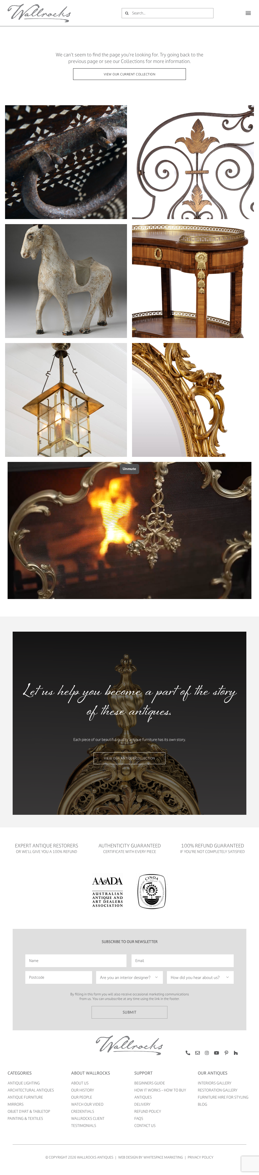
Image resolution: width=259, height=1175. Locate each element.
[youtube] (216, 1053)
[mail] (197, 1053)
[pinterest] (226, 1053)
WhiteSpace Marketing (163, 1157)
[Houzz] (236, 1053)
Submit (130, 1012)
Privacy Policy (200, 1157)
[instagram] (207, 1053)
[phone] (188, 1053)
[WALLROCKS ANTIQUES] (39, 5)
